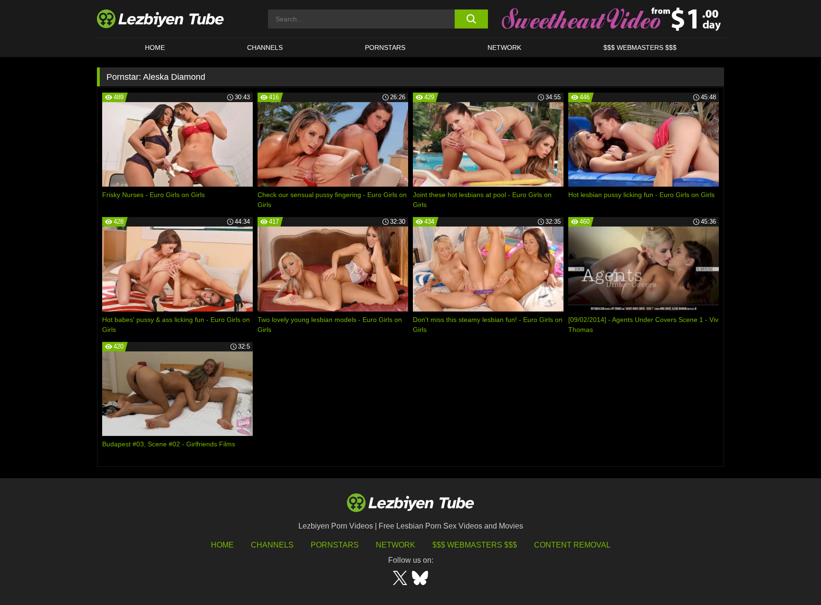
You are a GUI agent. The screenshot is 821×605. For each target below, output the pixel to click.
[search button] (471, 18)
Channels (272, 545)
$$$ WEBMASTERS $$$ (640, 47)
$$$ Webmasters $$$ (474, 545)
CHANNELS (265, 47)
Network (504, 47)
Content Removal (572, 545)
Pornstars (385, 47)
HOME (155, 47)
